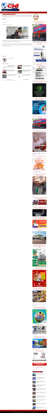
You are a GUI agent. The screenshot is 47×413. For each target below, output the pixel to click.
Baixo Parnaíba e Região (5, 12)
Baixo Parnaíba (4, 14)
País (13, 12)
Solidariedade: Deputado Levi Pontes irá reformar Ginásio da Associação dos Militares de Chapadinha (27, 71)
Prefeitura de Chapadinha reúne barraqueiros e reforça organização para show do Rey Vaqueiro (41, 400)
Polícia (16, 12)
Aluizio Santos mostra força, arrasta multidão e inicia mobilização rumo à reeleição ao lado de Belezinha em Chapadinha (41, 389)
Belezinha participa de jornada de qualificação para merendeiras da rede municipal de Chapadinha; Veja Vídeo (41, 385)
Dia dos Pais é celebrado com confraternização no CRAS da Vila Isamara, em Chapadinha (41, 408)
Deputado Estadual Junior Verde (9, 14)
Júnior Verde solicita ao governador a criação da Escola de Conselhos (26, 75)
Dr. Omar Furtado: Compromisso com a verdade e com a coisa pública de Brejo (11, 75)
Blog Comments (10, 79)
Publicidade (24, 12)
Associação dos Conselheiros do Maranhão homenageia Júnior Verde (11, 70)
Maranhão (11, 12)
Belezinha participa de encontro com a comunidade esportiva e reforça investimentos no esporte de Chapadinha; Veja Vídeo (41, 397)
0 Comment (9, 17)
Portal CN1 (11, 58)
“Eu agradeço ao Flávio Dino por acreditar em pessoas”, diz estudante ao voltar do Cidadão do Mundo (12, 66)
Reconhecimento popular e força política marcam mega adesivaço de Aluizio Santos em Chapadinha (40, 382)
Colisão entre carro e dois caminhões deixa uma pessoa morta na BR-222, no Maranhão (41, 403)
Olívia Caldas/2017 (13, 14)
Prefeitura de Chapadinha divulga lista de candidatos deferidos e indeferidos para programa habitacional (40, 378)
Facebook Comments (26, 79)
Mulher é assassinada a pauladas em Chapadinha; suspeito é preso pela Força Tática (40, 374)
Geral (28, 12)
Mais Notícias (20, 12)
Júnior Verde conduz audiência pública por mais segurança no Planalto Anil (26, 65)
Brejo (5, 14)
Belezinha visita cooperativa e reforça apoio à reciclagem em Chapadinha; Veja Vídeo (41, 392)
